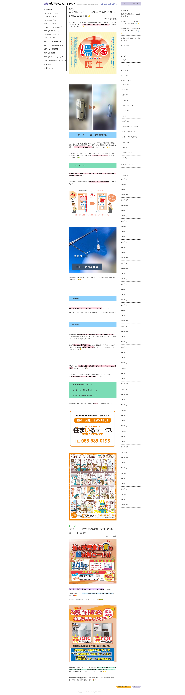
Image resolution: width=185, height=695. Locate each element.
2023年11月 (124, 326)
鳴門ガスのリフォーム (52, 31)
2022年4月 (124, 426)
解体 (123, 147)
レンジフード (126, 110)
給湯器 (124, 121)
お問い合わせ (135, 3)
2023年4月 (124, 363)
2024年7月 (124, 284)
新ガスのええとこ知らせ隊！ (53, 13)
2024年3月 (124, 305)
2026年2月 (124, 184)
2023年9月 (124, 336)
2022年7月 (124, 410)
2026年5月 (124, 179)
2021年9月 (124, 463)
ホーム (126, 3)
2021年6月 (124, 478)
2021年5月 (124, 483)
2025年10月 (124, 205)
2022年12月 (124, 384)
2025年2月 (124, 247)
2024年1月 (124, 315)
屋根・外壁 (125, 142)
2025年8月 (124, 216)
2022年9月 (124, 399)
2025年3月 (124, 242)
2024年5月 (124, 294)
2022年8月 (124, 405)
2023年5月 (124, 357)
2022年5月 (124, 420)
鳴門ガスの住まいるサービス (54, 41)
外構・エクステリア (128, 137)
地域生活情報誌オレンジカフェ (55, 60)
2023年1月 (124, 378)
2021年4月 (124, 489)
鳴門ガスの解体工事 (51, 49)
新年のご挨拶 (125, 45)
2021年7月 (124, 473)
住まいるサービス (127, 131)
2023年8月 (124, 342)
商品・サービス (126, 164)
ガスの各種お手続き (50, 20)
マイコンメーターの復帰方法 (53, 27)
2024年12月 (124, 258)
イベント (124, 65)
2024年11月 (124, 263)
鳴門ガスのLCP (49, 53)
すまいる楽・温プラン (51, 23)
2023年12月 (124, 321)
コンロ (124, 116)
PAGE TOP (136, 686)
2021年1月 (124, 499)
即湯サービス (49, 9)
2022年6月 (124, 415)
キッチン (125, 84)
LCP (122, 60)
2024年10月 (124, 268)
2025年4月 (124, 237)
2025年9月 (124, 210)
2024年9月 (124, 273)
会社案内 (47, 64)
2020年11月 (124, 505)
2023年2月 (124, 373)
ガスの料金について (50, 17)
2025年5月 (124, 231)
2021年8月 (124, 468)
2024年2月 (124, 310)
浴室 (123, 89)
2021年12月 (124, 447)
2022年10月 (124, 394)
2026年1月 (124, 189)
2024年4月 (124, 300)
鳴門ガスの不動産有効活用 (53, 45)
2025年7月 (124, 221)
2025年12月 (124, 195)
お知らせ (124, 70)
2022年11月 (124, 389)
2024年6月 (124, 289)
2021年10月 (124, 457)
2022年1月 (124, 441)
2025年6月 (124, 226)
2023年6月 (124, 352)
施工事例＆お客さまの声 (51, 34)
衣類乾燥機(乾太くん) (129, 126)
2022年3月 (124, 431)
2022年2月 (124, 436)
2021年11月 (124, 452)
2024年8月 (124, 279)
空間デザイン (126, 105)
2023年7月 (124, 347)
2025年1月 (124, 252)
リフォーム (124, 80)
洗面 (123, 95)
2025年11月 (124, 200)
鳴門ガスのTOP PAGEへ (124, 686)
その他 (123, 75)
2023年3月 (124, 368)
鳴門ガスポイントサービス (53, 57)
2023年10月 (124, 331)
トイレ (124, 100)
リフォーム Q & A (49, 38)
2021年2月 (124, 494)
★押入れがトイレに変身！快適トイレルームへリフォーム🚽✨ (130, 31)
